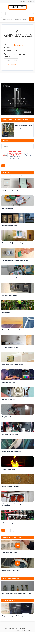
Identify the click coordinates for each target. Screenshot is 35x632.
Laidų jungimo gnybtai (8, 523)
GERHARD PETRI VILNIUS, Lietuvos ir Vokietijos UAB (15, 153)
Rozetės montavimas (9, 553)
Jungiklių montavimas (8, 417)
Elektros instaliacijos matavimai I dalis (13, 278)
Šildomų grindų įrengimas (11, 570)
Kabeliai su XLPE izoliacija (10, 434)
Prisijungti (22, 1)
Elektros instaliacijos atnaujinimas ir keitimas (15, 260)
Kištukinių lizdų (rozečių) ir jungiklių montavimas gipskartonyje (16, 504)
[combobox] (17, 146)
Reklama (22, 630)
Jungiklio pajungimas (8, 399)
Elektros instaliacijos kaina (23, 125)
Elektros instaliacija (7, 208)
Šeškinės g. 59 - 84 (20, 45)
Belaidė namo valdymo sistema (11, 191)
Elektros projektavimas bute (10, 347)
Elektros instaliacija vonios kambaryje (13, 243)
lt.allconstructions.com (8, 628)
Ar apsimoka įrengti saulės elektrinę (12, 616)
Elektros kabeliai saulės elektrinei (11, 330)
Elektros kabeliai (7, 312)
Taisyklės (29, 630)
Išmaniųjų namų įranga (8, 382)
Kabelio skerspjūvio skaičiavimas (11, 452)
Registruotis (31, 1)
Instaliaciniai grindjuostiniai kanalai (12, 365)
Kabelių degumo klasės (8, 469)
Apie (17, 630)
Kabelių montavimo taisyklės (10, 486)
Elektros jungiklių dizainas (9, 295)
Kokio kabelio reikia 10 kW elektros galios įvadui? (16, 593)
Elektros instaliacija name (9, 225)
